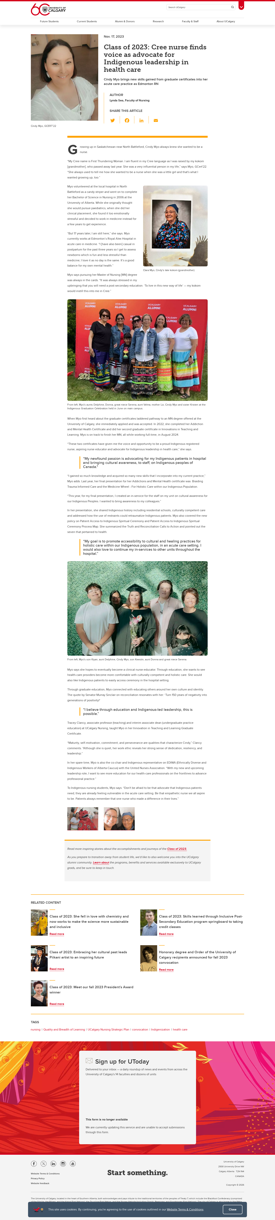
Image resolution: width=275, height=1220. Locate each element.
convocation (140, 1029)
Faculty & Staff (190, 21)
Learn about (101, 862)
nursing (35, 1029)
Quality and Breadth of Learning (64, 1029)
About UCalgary (226, 21)
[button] (115, 119)
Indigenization (160, 1029)
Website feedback (40, 1183)
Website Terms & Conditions (185, 1209)
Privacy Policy (38, 1178)
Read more (57, 934)
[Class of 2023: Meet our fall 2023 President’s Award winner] (39, 993)
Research (158, 21)
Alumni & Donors (125, 21)
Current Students (87, 21)
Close (232, 1209)
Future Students (49, 21)
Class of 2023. (177, 849)
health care (180, 1029)
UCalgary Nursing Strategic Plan (108, 1029)
